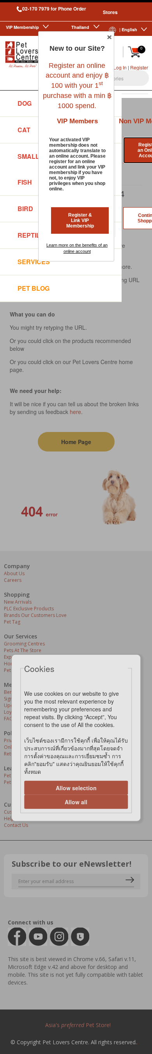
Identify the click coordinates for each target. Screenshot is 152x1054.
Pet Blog (33, 288)
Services (34, 261)
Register (139, 67)
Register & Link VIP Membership (80, 220)
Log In (120, 67)
